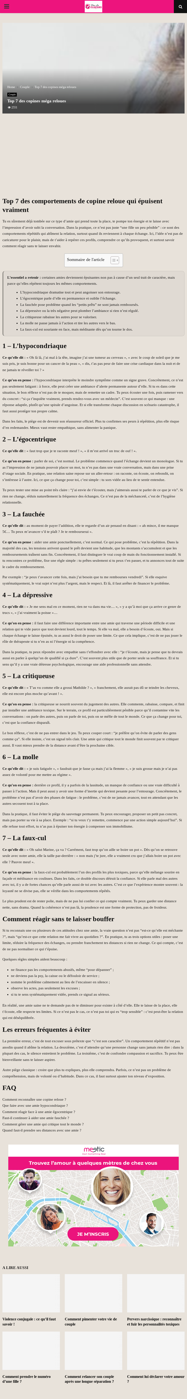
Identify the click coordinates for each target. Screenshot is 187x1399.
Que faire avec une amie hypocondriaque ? (35, 1105)
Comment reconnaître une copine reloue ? (34, 1099)
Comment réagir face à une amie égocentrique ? (38, 1112)
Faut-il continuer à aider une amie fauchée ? (35, 1118)
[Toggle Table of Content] (112, 260)
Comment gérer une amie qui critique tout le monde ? (43, 1124)
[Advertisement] (93, 158)
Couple (12, 94)
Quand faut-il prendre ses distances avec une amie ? (41, 1130)
